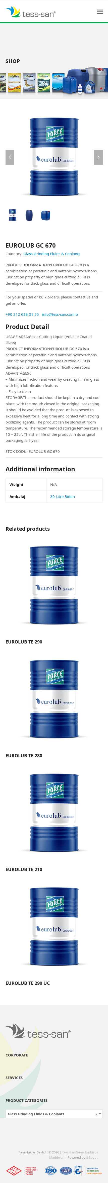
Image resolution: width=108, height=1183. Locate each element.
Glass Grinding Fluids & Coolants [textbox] (52, 1114)
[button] (100, 12)
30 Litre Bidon (62, 496)
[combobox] (54, 1113)
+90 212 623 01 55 (22, 314)
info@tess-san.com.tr (60, 314)
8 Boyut (92, 1157)
